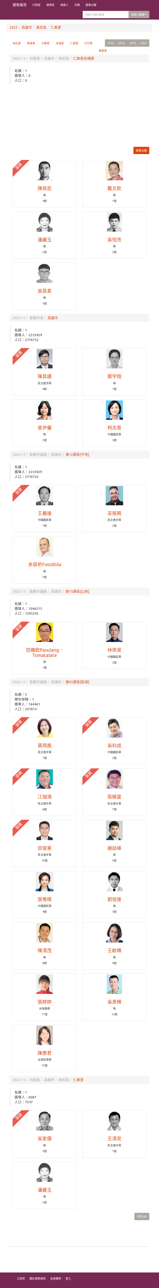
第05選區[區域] (77, 682)
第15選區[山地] (77, 591)
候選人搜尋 (138, 14)
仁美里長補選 (83, 58)
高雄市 (27, 27)
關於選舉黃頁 (37, 1278)
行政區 (36, 4)
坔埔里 (60, 43)
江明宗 (21, 1278)
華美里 (103, 50)
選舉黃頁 (20, 5)
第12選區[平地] (77, 454)
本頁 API (142, 1216)
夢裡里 (31, 43)
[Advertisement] (79, 116)
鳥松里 (17, 43)
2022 (13, 27)
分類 (77, 4)
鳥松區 (41, 27)
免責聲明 (55, 1278)
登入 (68, 1278)
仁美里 (56, 27)
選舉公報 (91, 4)
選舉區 (50, 4)
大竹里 (88, 43)
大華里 (45, 43)
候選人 (64, 4)
